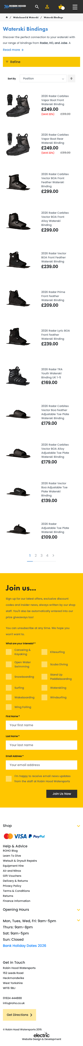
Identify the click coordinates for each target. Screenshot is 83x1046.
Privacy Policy (12, 886)
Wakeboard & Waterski (25, 17)
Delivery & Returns (15, 881)
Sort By (12, 78)
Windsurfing (58, 697)
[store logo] (15, 6)
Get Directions (17, 1015)
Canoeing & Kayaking (22, 652)
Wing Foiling (22, 707)
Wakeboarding (24, 697)
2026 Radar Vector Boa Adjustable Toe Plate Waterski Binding (54, 489)
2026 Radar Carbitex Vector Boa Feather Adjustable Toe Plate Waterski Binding (55, 412)
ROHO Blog (10, 851)
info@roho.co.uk (14, 1003)
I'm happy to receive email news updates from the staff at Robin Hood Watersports (42, 778)
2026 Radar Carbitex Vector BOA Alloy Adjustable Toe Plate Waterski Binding (55, 451)
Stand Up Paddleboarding (61, 677)
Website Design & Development (41, 1039)
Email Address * (15, 756)
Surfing (19, 688)
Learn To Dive (12, 856)
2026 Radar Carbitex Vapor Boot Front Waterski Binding (55, 100)
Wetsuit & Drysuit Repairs (20, 861)
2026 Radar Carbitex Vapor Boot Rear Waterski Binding (55, 139)
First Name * (13, 716)
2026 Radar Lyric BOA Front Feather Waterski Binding (55, 335)
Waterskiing (58, 688)
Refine (15, 62)
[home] (7, 17)
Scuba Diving (59, 664)
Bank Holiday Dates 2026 (24, 945)
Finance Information (16, 901)
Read (11, 50)
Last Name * (12, 736)
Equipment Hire (13, 866)
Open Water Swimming (22, 664)
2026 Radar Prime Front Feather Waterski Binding (53, 296)
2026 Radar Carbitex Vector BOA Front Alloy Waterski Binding (55, 219)
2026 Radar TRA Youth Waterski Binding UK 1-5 (52, 373)
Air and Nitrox (12, 871)
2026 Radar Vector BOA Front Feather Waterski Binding (53, 257)
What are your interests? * (21, 643)
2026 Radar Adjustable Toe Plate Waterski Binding (55, 528)
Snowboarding (24, 677)
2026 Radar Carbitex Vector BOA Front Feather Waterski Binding (55, 180)
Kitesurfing (57, 652)
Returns (8, 896)
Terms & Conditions (16, 891)
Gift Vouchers (12, 876)
